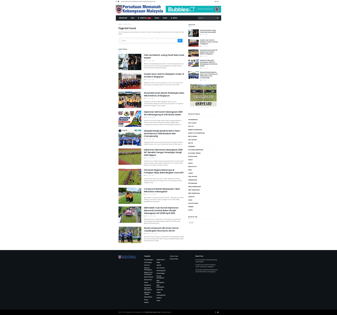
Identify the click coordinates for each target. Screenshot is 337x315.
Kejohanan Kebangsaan (195, 150)
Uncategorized (193, 203)
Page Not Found (127, 24)
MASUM (190, 163)
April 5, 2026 (148, 158)
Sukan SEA (191, 197)
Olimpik (190, 173)
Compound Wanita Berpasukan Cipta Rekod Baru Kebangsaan (162, 190)
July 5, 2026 (148, 79)
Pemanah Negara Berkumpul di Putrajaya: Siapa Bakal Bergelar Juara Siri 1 (164, 171)
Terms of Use (174, 256)
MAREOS (175, 18)
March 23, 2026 (149, 194)
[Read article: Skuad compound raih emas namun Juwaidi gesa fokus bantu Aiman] (129, 235)
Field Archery (192, 140)
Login (217, 1)
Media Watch (192, 166)
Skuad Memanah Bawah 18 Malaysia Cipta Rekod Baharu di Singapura (164, 94)
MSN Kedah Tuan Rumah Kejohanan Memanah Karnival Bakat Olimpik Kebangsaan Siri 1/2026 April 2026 (161, 210)
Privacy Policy (174, 259)
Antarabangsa (193, 120)
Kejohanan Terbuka (194, 153)
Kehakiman (191, 146)
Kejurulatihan (192, 156)
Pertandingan (192, 183)
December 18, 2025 (149, 233)
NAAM (190, 170)
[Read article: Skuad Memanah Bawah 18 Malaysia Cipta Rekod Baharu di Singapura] (129, 100)
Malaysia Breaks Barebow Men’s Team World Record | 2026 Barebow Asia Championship (162, 133)
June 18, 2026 (148, 117)
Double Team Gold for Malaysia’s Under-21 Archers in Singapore (164, 75)
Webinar (190, 207)
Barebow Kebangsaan (195, 130)
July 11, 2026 (148, 60)
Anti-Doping (192, 123)
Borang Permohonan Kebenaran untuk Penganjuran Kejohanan (138, 1)
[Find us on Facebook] (116, 1)
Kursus (190, 160)
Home (120, 24)
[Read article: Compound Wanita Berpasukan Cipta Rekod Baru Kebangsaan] (129, 196)
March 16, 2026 (149, 216)
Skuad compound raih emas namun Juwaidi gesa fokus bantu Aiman (161, 229)
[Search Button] (217, 18)
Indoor (190, 143)
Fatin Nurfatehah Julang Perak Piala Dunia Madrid (164, 56)
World (190, 210)
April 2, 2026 (148, 175)
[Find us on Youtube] (118, 1)
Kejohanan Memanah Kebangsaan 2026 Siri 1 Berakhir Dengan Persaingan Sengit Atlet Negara (163, 152)
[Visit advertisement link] (193, 9)
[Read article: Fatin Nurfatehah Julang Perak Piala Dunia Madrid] (129, 62)
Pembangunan (192, 180)
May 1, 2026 (148, 139)
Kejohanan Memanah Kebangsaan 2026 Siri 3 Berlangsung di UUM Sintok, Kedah (163, 113)
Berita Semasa (192, 136)
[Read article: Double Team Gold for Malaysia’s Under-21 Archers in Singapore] (129, 81)
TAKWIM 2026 (145, 18)
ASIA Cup (191, 126)
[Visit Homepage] (139, 9)
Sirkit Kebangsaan (194, 190)
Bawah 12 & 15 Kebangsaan (196, 133)
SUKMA (190, 200)
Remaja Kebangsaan (194, 186)
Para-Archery (192, 176)
